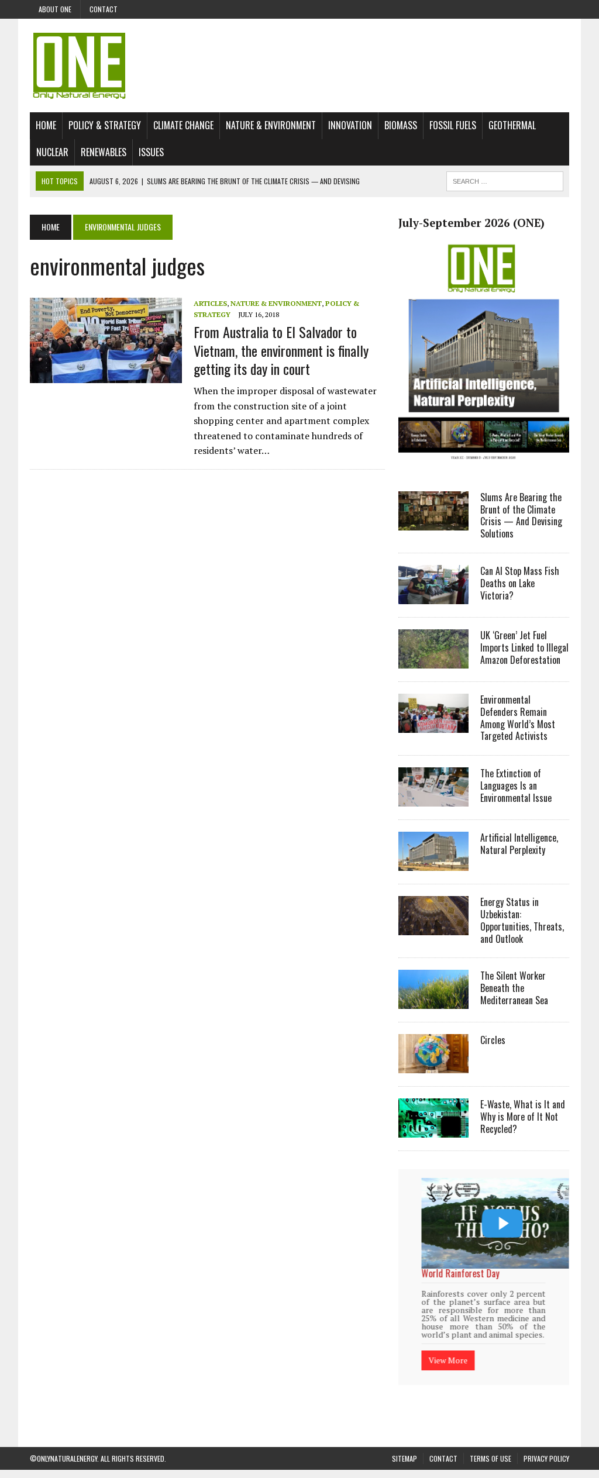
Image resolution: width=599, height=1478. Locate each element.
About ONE (55, 9)
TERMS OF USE (490, 1457)
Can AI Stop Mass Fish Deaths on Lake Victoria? (519, 583)
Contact (103, 9)
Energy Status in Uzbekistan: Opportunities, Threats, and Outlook (522, 920)
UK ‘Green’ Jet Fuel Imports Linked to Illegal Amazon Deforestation (524, 647)
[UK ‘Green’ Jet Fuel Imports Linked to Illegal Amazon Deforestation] (433, 660)
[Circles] (433, 1065)
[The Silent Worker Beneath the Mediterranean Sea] (433, 1001)
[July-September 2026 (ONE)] (483, 464)
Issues (151, 152)
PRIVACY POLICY (546, 1457)
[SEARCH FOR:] (504, 180)
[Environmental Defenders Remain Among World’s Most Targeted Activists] (433, 724)
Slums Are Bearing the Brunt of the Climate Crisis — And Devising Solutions (521, 515)
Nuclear (52, 152)
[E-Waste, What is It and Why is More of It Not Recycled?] (433, 1130)
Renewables (103, 152)
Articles (210, 303)
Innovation (350, 125)
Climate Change (183, 125)
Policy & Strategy (104, 125)
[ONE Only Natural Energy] (299, 65)
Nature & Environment (271, 125)
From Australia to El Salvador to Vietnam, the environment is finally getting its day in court (281, 349)
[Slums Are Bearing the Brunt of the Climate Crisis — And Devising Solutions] (433, 522)
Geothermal (512, 125)
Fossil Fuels (452, 125)
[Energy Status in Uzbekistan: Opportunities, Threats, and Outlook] (433, 927)
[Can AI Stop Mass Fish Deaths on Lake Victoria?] (433, 596)
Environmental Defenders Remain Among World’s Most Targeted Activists (517, 718)
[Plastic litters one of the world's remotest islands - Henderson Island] (510, 1223)
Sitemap (404, 1457)
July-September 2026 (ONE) (471, 223)
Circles (492, 1040)
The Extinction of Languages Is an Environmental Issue (516, 785)
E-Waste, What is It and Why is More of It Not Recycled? (522, 1116)
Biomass (400, 125)
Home (46, 125)
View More (456, 1354)
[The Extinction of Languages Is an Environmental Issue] (433, 799)
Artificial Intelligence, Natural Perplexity (519, 844)
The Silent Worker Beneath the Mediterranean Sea (514, 988)
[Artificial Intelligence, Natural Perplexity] (433, 863)
